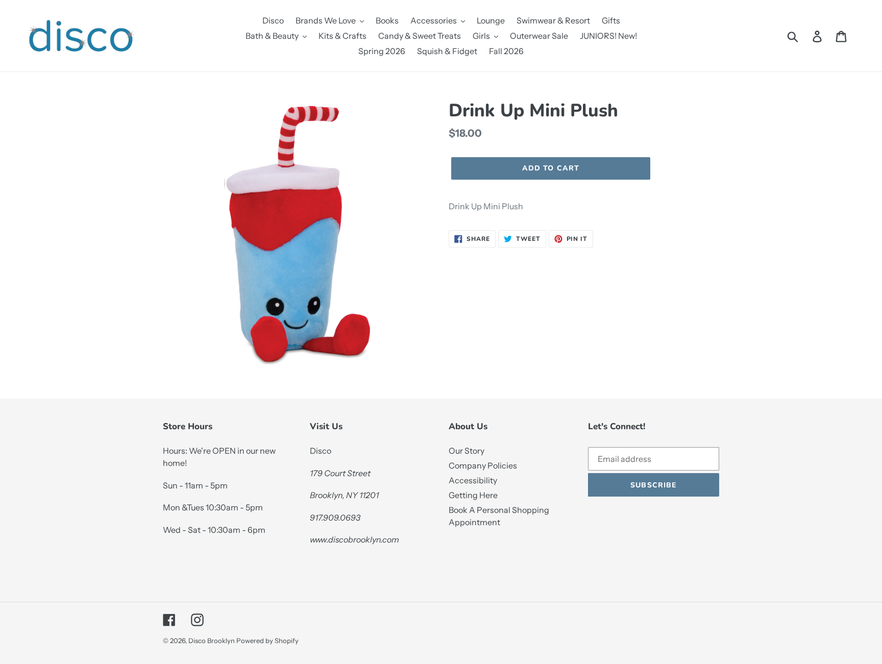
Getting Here (473, 495)
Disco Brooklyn (211, 640)
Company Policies (483, 465)
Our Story (466, 451)
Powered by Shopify (267, 640)
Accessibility (473, 480)
